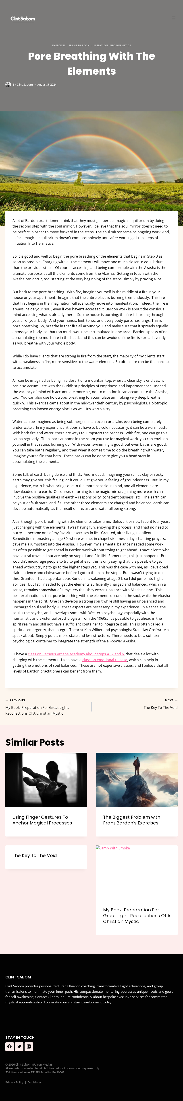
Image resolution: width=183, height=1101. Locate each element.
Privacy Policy (14, 1082)
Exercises (59, 45)
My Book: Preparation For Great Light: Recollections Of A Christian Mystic (37, 707)
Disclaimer (34, 1082)
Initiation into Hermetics (112, 45)
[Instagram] (29, 1046)
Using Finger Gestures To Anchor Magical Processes (42, 820)
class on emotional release (104, 659)
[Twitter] (19, 1046)
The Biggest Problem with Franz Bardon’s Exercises (131, 820)
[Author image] (8, 84)
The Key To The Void (161, 704)
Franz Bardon (79, 45)
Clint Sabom (25, 84)
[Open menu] (173, 17)
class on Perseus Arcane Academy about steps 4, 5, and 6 (76, 654)
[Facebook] (9, 1046)
